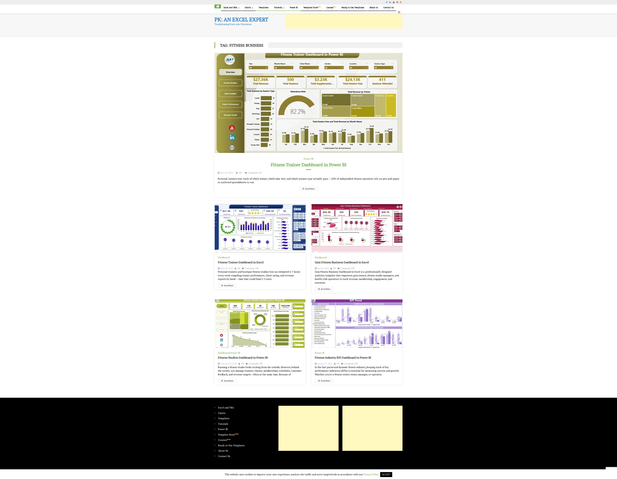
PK (240, 172)
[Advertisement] (344, 21)
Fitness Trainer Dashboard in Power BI (308, 165)
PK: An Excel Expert (241, 19)
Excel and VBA (230, 7)
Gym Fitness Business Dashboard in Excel (342, 262)
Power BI (294, 7)
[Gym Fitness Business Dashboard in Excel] (357, 228)
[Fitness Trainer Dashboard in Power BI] (308, 103)
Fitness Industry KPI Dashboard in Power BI (343, 357)
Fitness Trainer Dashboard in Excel (241, 262)
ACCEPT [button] (386, 474)
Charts (248, 7)
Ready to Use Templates (353, 7)
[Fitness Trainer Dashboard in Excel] (260, 228)
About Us (374, 7)
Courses (331, 7)
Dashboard (224, 257)
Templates (263, 7)
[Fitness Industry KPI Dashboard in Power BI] (357, 323)
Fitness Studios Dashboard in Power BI (243, 357)
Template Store (312, 7)
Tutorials (278, 7)
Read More (310, 189)
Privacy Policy (371, 474)
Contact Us (388, 7)
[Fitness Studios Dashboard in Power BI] (260, 323)
